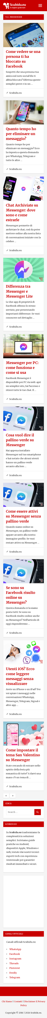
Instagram (15, 958)
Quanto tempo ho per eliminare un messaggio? (21, 134)
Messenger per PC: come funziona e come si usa (22, 368)
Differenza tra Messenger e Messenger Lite (19, 291)
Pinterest (14, 968)
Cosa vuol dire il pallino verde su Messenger (20, 440)
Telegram (14, 977)
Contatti (18, 1001)
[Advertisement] (23, 901)
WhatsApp (15, 949)
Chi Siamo (7, 1001)
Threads (14, 963)
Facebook (14, 954)
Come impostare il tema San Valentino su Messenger (23, 755)
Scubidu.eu (15, 92)
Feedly (13, 972)
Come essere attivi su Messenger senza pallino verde (23, 516)
